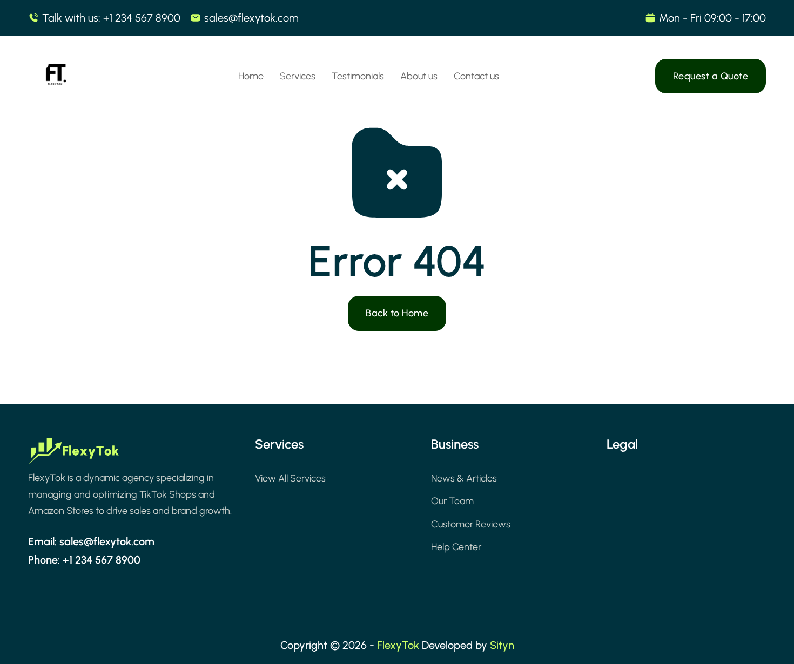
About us (419, 76)
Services (297, 76)
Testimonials (358, 76)
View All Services (290, 478)
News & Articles (464, 478)
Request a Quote (711, 76)
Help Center (456, 547)
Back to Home (397, 313)
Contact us (476, 76)
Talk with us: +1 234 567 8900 (111, 17)
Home (251, 76)
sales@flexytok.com (251, 17)
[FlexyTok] (55, 76)
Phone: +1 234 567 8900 (84, 559)
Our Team (452, 501)
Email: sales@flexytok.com (91, 541)
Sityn (502, 645)
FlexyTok (398, 645)
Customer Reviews (470, 524)
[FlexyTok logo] (74, 454)
